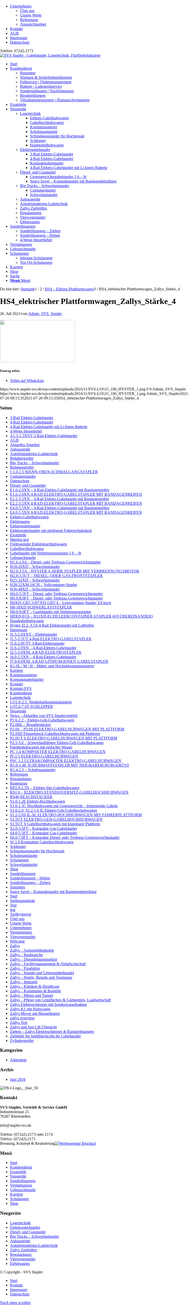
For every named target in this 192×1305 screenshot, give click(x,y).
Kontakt (16, 29)
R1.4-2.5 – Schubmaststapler (33, 770)
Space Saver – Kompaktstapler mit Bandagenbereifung (53, 891)
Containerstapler (23, 476)
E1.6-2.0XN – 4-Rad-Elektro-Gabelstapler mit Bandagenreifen (59, 490)
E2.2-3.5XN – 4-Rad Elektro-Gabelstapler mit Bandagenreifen (59, 499)
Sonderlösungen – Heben (30, 878)
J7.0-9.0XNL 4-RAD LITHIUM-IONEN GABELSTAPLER (59, 661)
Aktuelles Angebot (25, 445)
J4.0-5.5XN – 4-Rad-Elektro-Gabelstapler (43, 657)
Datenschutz (20, 42)
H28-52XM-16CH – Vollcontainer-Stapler (43, 585)
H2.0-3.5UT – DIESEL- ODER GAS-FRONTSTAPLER (56, 576)
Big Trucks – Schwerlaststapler (44, 186)
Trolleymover (20, 914)
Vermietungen (21, 932)
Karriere (16, 670)
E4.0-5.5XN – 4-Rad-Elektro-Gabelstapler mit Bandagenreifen (59, 508)
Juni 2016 (18, 1079)
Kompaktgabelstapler (27, 679)
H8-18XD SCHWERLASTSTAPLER (41, 607)
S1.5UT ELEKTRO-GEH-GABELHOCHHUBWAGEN (56, 819)
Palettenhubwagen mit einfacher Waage (41, 747)
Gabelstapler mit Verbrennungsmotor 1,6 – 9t (45, 553)
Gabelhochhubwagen (27, 548)
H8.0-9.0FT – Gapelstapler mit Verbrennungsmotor (50, 612)
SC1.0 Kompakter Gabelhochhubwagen (42, 842)
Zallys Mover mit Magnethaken (35, 1013)
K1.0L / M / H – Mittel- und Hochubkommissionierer (52, 666)
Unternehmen (21, 6)
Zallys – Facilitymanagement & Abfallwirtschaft (48, 964)
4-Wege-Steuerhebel (26, 431)
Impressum (18, 38)
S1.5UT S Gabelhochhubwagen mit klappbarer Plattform (55, 824)
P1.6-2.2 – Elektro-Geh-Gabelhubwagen (42, 720)
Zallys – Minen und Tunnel (31, 995)
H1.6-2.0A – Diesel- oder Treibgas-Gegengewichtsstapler (55, 562)
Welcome (17, 941)
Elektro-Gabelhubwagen (29, 517)
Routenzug (18, 783)
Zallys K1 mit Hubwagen (30, 1009)
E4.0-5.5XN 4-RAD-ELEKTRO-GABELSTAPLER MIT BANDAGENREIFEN (76, 512)
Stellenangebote (22, 901)
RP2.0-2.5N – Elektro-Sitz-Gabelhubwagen (44, 788)
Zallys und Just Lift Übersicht (33, 1027)
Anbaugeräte (30, 199)
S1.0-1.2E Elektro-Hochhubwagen (37, 801)
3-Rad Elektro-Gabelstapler (31, 418)
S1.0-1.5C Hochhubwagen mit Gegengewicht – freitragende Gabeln (64, 806)
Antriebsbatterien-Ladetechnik (44, 204)
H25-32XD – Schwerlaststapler (35, 580)
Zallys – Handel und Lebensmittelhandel (42, 973)
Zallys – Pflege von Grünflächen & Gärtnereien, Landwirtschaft (60, 1000)
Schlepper (18, 846)
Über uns (27, 11)
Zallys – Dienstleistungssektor (33, 959)
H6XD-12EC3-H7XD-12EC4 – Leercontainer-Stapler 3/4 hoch (60, 603)
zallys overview (22, 1018)
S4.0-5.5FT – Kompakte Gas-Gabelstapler (43, 833)
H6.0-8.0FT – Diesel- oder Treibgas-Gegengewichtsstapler (56, 598)
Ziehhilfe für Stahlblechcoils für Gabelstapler (45, 1036)
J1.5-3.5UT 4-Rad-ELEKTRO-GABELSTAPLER (51, 639)
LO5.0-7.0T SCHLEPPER (31, 706)
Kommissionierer (23, 675)
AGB (14, 33)
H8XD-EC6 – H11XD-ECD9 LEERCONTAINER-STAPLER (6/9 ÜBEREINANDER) (81, 616)
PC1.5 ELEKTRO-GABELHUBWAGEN (44, 756)
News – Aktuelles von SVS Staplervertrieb (44, 715)
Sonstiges (17, 887)
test (12, 910)
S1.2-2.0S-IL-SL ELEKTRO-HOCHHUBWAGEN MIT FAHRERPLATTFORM (76, 815)
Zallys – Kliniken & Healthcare (35, 986)
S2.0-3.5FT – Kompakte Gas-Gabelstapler (43, 828)
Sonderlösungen (23, 873)
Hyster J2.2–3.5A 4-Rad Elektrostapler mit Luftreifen (52, 625)
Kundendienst (21, 693)
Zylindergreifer (22, 1040)
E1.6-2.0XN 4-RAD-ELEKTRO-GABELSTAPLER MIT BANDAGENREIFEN (76, 494)
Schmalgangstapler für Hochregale (37, 851)
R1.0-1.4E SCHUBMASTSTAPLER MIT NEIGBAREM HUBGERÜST (69, 765)
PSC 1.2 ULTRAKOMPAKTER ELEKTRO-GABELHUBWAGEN (65, 761)
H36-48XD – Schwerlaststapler (35, 589)
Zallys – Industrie (24, 982)
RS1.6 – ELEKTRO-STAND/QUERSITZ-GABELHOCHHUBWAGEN (69, 792)
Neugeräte (18, 711)
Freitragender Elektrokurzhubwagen (38, 544)
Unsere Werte (31, 15)
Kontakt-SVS (21, 688)
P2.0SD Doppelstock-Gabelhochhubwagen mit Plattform (55, 733)
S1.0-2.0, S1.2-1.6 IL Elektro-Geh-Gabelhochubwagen (53, 810)
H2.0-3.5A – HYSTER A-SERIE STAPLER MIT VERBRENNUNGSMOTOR (74, 571)
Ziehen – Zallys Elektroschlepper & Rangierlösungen (52, 1031)
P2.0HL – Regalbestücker (30, 724)
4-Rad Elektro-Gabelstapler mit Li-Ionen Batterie (48, 427)
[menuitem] (101, 15)
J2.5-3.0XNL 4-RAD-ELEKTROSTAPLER (46, 652)
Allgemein (18, 1060)
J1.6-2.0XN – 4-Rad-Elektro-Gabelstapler (43, 648)
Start (13, 896)
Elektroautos (30, 222)
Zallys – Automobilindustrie (32, 950)
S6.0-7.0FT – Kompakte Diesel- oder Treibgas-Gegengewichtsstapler (65, 837)
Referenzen (29, 20)
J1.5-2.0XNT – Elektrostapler (33, 634)
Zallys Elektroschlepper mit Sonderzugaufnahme (48, 1004)
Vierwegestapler (33, 217)
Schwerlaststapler (24, 864)
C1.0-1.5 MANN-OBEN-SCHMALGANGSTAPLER (54, 472)
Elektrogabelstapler (35, 149)
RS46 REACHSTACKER (31, 797)
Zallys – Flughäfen (25, 968)
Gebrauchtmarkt (23, 557)
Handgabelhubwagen (27, 621)
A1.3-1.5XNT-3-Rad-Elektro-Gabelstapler (43, 436)
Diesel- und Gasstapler (38, 172)
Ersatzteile (18, 535)
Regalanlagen (31, 213)
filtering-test (19, 539)
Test (13, 905)
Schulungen (19, 860)
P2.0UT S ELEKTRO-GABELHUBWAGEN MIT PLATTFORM (63, 738)
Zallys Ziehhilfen (33, 208)
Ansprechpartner (33, 24)
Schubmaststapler (24, 855)
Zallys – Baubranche (26, 955)
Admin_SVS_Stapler (45, 313)
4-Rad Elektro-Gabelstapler (31, 422)
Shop (14, 869)
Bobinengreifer (22, 467)
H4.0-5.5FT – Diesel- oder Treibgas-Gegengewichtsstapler (56, 594)
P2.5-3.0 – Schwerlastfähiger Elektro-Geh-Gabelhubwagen (57, 743)
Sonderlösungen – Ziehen (30, 882)
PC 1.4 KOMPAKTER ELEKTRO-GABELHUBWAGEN (58, 752)
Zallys (15, 946)
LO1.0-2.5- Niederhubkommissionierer (41, 702)
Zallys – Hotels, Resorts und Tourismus (41, 977)
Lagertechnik (30, 113)
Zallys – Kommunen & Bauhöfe (35, 991)
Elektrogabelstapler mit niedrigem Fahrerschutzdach (51, 530)
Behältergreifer (22, 458)
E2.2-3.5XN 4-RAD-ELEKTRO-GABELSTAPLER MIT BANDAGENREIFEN (76, 503)
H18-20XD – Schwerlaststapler (35, 566)
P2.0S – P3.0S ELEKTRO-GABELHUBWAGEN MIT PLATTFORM (67, 729)
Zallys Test (18, 1022)
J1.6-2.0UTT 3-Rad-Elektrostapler (37, 643)
